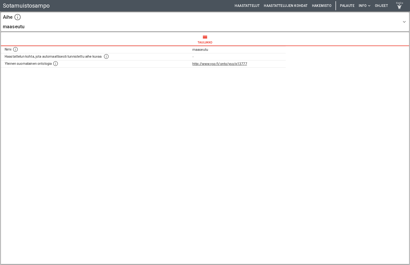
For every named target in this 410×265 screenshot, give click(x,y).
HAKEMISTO (322, 6)
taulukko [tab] (205, 42)
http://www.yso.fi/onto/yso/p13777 (219, 64)
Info (363, 6)
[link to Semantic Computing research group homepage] (399, 5)
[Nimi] (15, 49)
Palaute (347, 6)
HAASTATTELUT (247, 6)
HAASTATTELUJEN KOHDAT (286, 6)
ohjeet (381, 6)
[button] (205, 21)
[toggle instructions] (17, 17)
